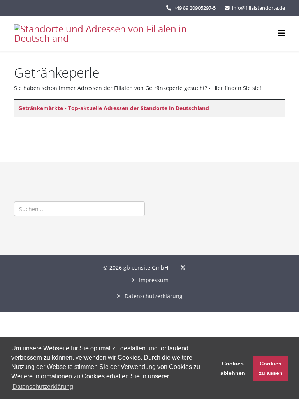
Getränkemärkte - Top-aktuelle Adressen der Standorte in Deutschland (113, 108)
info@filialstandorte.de (258, 8)
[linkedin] (193, 267)
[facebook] (173, 267)
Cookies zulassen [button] (271, 368)
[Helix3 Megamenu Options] (281, 33)
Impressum (153, 280)
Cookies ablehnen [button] (232, 368)
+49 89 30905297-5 (195, 8)
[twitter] (183, 267)
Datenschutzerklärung (153, 296)
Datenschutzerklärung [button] (42, 386)
